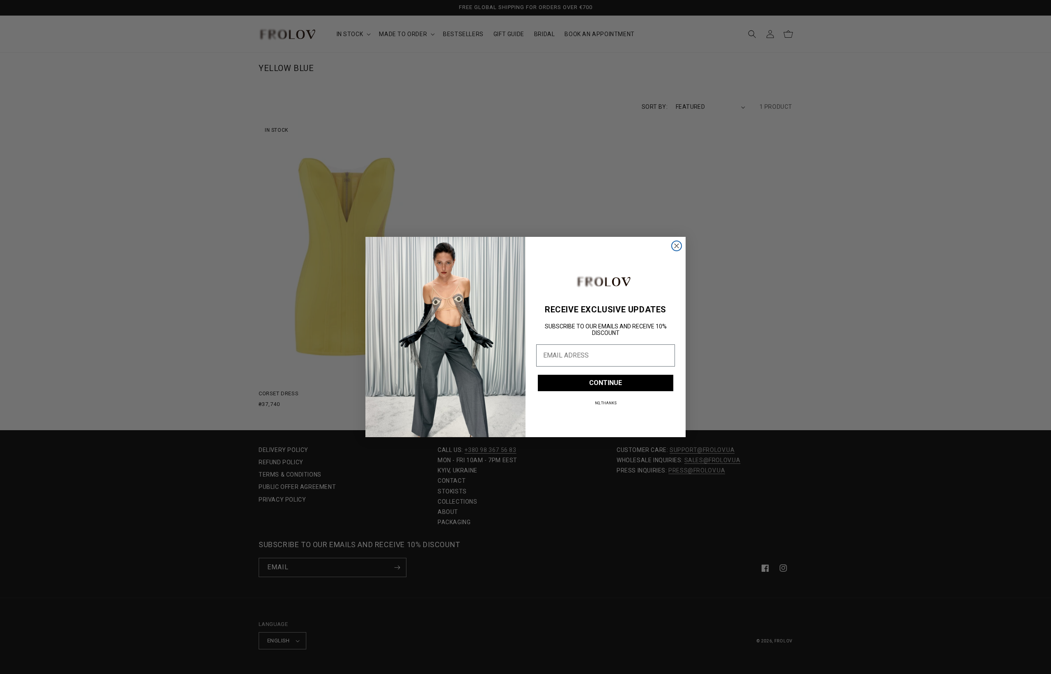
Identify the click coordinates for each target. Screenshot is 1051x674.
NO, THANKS (606, 403)
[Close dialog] (677, 246)
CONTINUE (605, 383)
